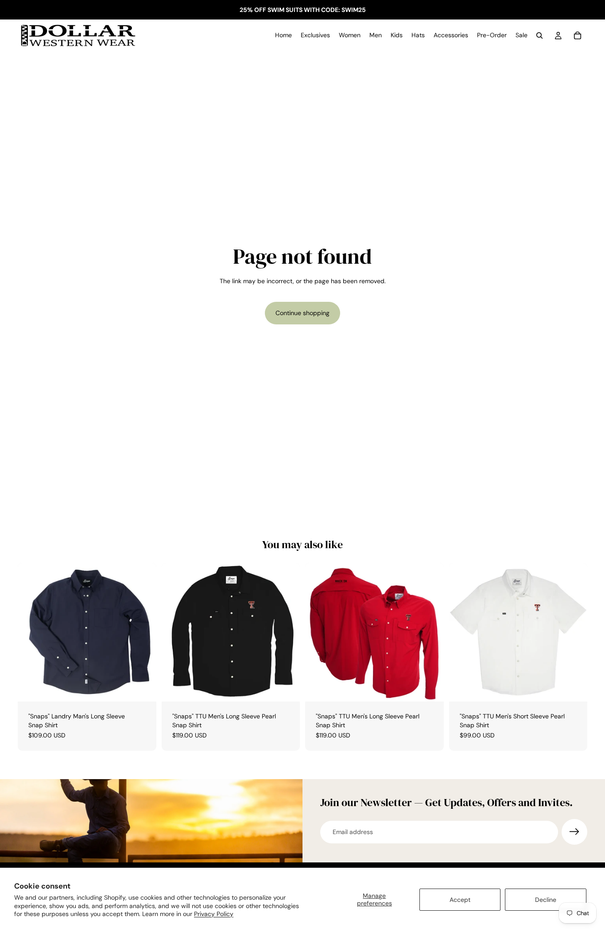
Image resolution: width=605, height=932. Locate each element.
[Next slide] (286, 632)
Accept (460, 900)
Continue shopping (302, 313)
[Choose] (143, 688)
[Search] (539, 35)
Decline (545, 900)
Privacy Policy (213, 914)
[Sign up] (574, 832)
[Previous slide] (175, 632)
